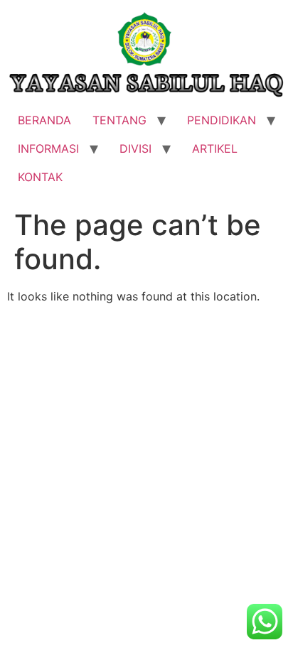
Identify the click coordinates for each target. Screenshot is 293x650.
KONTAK (40, 177)
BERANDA (44, 120)
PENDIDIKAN (221, 120)
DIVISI (135, 148)
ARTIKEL (215, 148)
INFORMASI (48, 148)
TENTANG (119, 120)
